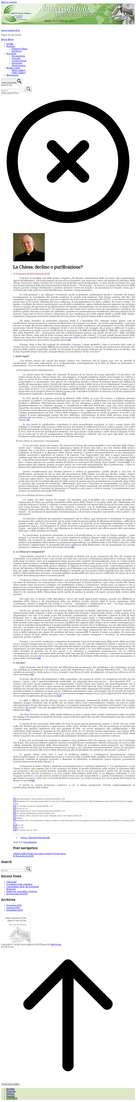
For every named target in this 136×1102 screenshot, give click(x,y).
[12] (33, 780)
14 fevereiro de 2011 (23, 856)
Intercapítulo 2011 (10, 30)
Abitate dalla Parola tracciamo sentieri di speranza (39, 854)
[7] (86, 632)
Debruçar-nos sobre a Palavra (21, 891)
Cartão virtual (19, 61)
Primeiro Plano (19, 49)
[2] (69, 340)
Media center (13, 68)
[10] (59, 696)
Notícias (10, 46)
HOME (9, 44)
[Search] (28, 89)
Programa (17, 63)
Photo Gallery (19, 70)
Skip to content (9, 2)
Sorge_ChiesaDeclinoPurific (35, 838)
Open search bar (9, 83)
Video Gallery (19, 73)
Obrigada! (11, 882)
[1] (103, 330)
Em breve (17, 51)
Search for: (7, 85)
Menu (7, 39)
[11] (27, 710)
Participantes (19, 65)
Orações (16, 58)
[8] (39, 658)
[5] (128, 462)
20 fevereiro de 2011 (16, 894)
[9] (32, 674)
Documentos (18, 56)
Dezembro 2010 (14, 910)
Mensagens (12, 75)
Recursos (11, 53)
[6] (72, 547)
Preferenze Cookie (10, 1084)
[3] (64, 394)
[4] (28, 420)
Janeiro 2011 (13, 908)
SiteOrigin (55, 944)
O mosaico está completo (19, 884)
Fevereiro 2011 (14, 905)
